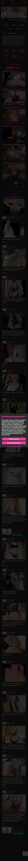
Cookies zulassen (14, 439)
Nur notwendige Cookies (14, 443)
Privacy (15, 446)
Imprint (9, 446)
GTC (12, 446)
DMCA (19, 446)
